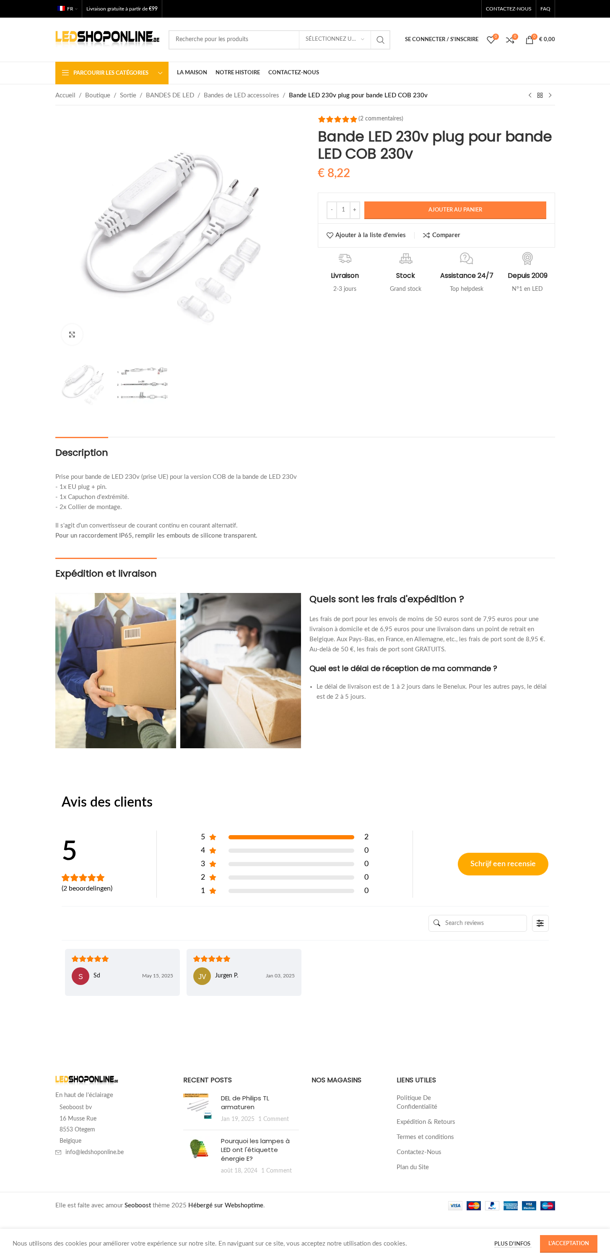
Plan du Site (413, 1167)
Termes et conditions (425, 1137)
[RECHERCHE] (380, 40)
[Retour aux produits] (540, 96)
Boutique (97, 95)
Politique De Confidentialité (417, 1102)
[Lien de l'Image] (86, 1081)
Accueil (65, 95)
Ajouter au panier (455, 210)
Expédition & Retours (426, 1122)
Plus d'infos (513, 1244)
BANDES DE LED (170, 95)
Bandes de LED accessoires (241, 95)
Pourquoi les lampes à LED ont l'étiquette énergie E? (255, 1149)
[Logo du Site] (107, 39)
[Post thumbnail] (199, 1108)
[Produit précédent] (530, 96)
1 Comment (273, 1119)
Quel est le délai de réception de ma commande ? (403, 668)
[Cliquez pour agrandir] (72, 334)
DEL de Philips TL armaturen (245, 1102)
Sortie (128, 95)
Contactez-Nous (419, 1152)
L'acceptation (568, 1243)
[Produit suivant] (550, 96)
